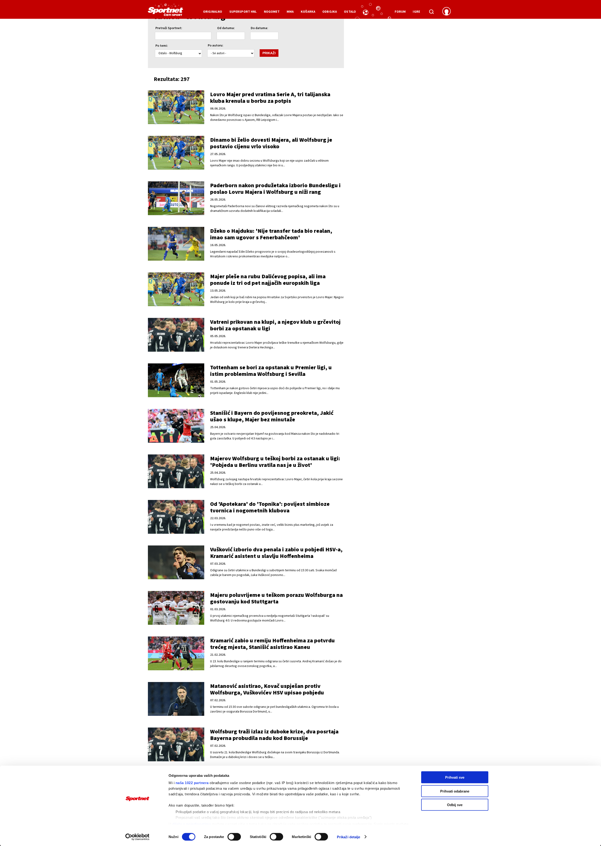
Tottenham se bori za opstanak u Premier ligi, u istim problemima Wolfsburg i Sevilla (271, 370)
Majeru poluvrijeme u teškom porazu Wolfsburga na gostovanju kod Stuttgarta (276, 598)
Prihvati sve (454, 777)
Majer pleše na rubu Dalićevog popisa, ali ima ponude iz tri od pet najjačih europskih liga (268, 279)
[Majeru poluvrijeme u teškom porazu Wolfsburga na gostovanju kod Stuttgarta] (176, 608)
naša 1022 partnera (192, 783)
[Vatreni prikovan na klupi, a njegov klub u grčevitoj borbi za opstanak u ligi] (176, 335)
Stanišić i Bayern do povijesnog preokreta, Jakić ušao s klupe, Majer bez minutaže (271, 416)
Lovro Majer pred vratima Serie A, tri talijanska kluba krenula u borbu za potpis (270, 97)
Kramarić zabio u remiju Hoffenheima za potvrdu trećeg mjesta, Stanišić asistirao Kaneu (272, 643)
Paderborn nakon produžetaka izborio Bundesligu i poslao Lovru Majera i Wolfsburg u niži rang (275, 188)
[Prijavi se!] (446, 12)
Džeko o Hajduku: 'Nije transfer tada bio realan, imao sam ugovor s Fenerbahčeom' (271, 234)
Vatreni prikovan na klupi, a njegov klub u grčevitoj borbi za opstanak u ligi (275, 325)
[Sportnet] (165, 11)
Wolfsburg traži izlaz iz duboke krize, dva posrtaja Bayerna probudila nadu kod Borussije (274, 735)
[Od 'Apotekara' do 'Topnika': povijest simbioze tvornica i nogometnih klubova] (176, 517)
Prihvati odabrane (454, 791)
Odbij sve (454, 805)
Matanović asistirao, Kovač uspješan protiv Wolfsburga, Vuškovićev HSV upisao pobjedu (267, 689)
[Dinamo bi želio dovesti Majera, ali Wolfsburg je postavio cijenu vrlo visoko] (176, 153)
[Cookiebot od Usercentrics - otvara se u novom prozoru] (137, 836)
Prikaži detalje (348, 837)
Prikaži (269, 53)
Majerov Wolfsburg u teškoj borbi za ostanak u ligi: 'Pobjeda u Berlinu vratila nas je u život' (275, 461)
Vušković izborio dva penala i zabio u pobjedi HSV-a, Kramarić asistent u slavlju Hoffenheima (276, 552)
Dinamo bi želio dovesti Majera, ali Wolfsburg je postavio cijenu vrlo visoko (271, 143)
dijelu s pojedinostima (191, 824)
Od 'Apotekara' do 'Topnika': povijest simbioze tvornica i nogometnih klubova (270, 507)
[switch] (234, 836)
